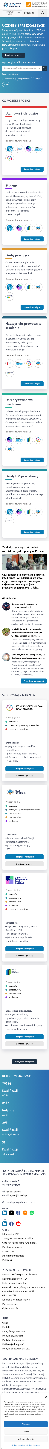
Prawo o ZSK (8, 1251)
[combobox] (22, 68)
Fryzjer (6, 85)
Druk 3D (37, 79)
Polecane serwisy (10, 1304)
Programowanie (24, 79)
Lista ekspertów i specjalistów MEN (19, 1274)
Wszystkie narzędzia (24, 1062)
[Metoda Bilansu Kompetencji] (28, 228)
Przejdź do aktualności (34, 681)
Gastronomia (9, 79)
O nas (5, 1323)
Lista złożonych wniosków (14, 1283)
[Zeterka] (9, 148)
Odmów (26, 1432)
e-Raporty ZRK (9, 1295)
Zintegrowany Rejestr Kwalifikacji (18, 1238)
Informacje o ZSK (10, 1234)
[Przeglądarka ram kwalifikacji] (9, 296)
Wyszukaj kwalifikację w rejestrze (18, 62)
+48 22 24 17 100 (13, 1192)
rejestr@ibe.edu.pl (18, 1195)
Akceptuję (26, 1424)
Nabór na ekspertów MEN (14, 1279)
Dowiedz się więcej (13, 55)
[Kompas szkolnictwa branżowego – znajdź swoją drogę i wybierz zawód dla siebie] (9, 158)
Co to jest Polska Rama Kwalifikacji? (19, 1243)
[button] (46, 1396)
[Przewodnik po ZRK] (28, 148)
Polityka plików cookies (17, 1445)
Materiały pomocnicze (13, 1256)
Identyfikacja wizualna (13, 1331)
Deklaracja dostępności (13, 1344)
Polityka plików (13, 1340)
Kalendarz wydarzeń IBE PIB (16, 1300)
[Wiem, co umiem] (19, 148)
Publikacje (7, 1260)
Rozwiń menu (10, 13)
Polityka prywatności (12, 1336)
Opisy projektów (10, 1308)
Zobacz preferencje (26, 1439)
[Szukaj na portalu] (42, 13)
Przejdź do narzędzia (24, 769)
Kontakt (29, 13)
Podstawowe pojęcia (12, 1247)
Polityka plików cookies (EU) (16, 1349)
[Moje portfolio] (38, 228)
